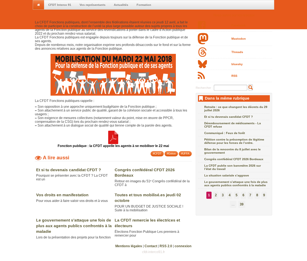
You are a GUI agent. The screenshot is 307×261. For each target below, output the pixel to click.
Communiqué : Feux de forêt (224, 133)
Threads (237, 52)
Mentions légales (128, 246)
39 (242, 204)
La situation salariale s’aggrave (226, 175)
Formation (144, 4)
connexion (183, 246)
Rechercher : (204, 87)
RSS (234, 75)
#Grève (171, 153)
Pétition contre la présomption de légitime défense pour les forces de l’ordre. (234, 141)
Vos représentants (92, 4)
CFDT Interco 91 (59, 4)
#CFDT (157, 153)
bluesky (237, 64)
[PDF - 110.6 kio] (113, 142)
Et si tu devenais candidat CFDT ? (68, 170)
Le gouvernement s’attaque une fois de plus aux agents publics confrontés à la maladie (74, 226)
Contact (151, 246)
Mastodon (238, 38)
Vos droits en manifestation (62, 195)
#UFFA (185, 153)
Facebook (238, 25)
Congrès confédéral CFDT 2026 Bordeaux (233, 159)
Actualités (121, 4)
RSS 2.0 (166, 246)
